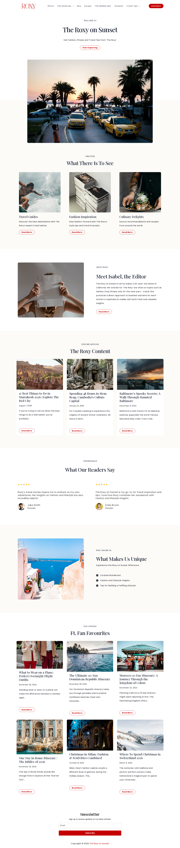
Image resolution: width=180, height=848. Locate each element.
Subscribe (90, 833)
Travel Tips (132, 6)
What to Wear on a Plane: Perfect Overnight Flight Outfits (36, 676)
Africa (51, 6)
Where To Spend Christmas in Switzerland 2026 (140, 756)
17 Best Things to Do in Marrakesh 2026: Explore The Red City (39, 397)
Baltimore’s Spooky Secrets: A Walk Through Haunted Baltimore (140, 397)
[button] (72, 6)
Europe (87, 6)
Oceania (118, 6)
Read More (27, 430)
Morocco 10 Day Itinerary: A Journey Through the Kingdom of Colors (139, 679)
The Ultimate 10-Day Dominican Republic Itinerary (89, 677)
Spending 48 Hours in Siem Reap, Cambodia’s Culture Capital (88, 397)
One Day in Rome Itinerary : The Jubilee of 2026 (38, 760)
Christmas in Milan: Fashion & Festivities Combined (88, 756)
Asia (79, 6)
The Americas (64, 6)
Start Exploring (90, 47)
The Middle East (103, 6)
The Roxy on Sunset (99, 843)
